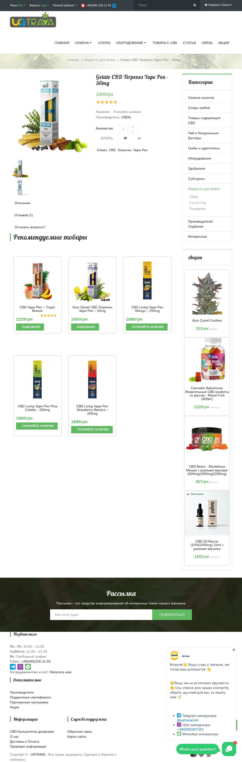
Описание (22, 203)
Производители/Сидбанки (200, 224)
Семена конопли (201, 97)
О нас (14, 736)
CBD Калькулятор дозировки (32, 731)
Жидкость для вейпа (204, 189)
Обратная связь (79, 731)
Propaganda (197, 209)
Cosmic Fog (197, 203)
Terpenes (124, 150)
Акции (14, 707)
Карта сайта (76, 736)
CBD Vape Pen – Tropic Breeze (37, 309)
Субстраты (196, 179)
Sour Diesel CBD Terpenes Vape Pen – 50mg (92, 309)
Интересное (197, 236)
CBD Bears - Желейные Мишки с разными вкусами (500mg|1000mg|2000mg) (207, 470)
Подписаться (172, 614)
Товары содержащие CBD (204, 120)
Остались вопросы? (30, 227)
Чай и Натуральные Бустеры (203, 135)
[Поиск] (194, 5)
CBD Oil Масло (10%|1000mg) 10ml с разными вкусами (207, 545)
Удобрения (196, 168)
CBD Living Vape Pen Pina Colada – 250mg (37, 408)
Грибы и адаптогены (204, 148)
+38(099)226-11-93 (36, 661)
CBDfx (126, 117)
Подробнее (30, 327)
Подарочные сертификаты (30, 697)
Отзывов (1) (24, 215)
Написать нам (60, 672)
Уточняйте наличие (147, 327)
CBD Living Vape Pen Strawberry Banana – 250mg (92, 410)
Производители (22, 692)
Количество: (105, 128)
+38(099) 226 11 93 (98, 5)
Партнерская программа (29, 702)
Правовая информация (28, 746)
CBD (112, 150)
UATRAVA (38, 754)
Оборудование (199, 158)
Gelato (102, 150)
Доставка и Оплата (24, 741)
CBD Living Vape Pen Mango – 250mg (147, 309)
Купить (107, 138)
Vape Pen (140, 150)
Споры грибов (199, 108)
